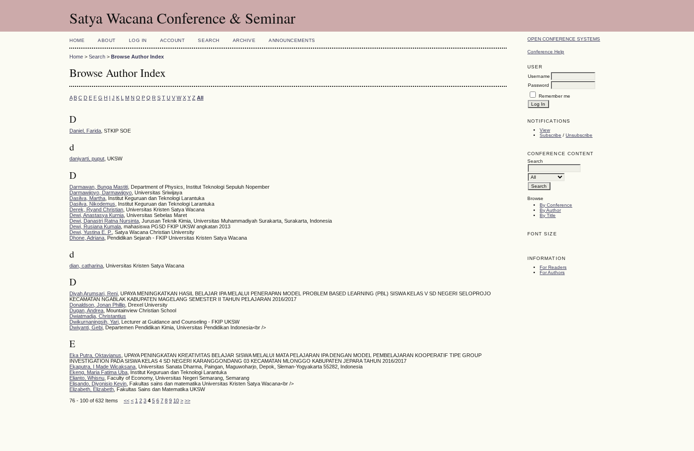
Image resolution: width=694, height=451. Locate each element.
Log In (138, 40)
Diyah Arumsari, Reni (93, 293)
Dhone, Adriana (86, 238)
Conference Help (545, 51)
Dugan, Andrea (86, 310)
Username (539, 76)
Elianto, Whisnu (86, 378)
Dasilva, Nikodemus (92, 204)
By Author (550, 210)
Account (172, 40)
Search (208, 40)
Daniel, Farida (85, 131)
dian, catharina (86, 265)
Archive (244, 40)
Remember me (554, 96)
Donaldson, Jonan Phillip (97, 305)
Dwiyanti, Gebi (85, 327)
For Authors (552, 272)
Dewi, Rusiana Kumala (95, 226)
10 (176, 400)
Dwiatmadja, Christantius (97, 316)
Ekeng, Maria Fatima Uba (98, 372)
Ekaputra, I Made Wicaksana (102, 366)
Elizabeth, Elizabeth (91, 389)
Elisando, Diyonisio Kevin (98, 383)
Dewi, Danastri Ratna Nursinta (104, 221)
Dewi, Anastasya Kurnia (96, 215)
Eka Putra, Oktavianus (95, 355)
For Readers (553, 267)
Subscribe (550, 135)
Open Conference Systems (563, 39)
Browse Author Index (137, 56)
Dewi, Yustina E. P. (90, 232)
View (545, 130)
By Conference (556, 205)
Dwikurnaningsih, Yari (93, 322)
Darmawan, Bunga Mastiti (98, 187)
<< (126, 400)
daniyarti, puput (86, 158)
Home (77, 40)
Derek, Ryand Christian (96, 209)
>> (187, 400)
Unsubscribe (579, 135)
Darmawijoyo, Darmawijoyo (100, 192)
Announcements (292, 40)
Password (538, 85)
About (107, 40)
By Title (548, 215)
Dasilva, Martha (87, 198)
